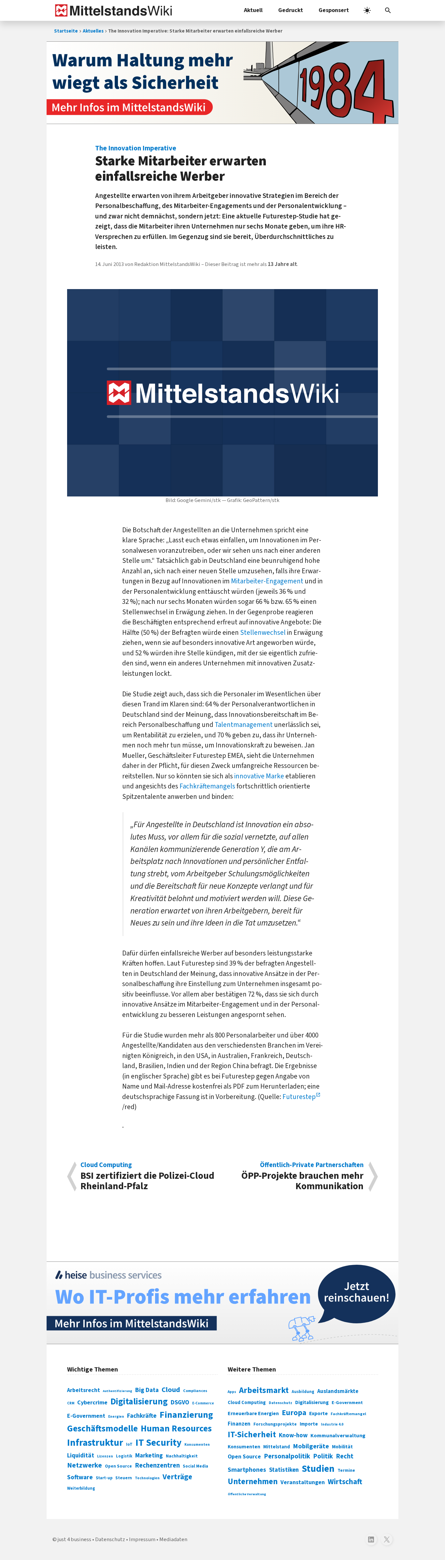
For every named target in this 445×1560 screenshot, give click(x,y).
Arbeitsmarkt (264, 1390)
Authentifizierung (117, 1390)
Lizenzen (105, 1456)
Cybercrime (92, 1402)
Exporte (318, 1413)
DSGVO (180, 1402)
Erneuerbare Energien (253, 1413)
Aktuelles (93, 31)
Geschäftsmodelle (102, 1428)
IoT (129, 1444)
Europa (294, 1412)
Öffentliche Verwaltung (247, 1494)
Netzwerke (84, 1465)
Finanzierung (186, 1414)
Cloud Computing (247, 1402)
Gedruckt (290, 10)
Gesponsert (334, 10)
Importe (309, 1424)
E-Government (86, 1416)
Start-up (104, 1478)
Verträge (177, 1476)
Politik (323, 1456)
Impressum (142, 1539)
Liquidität (80, 1455)
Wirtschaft (345, 1481)
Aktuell (253, 10)
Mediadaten (173, 1539)
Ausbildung (303, 1392)
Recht (344, 1456)
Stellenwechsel (263, 632)
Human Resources (176, 1428)
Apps (232, 1391)
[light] (367, 10)
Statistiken (284, 1470)
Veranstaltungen (302, 1482)
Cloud (171, 1390)
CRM (70, 1403)
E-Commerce (203, 1403)
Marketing (149, 1455)
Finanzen (239, 1424)
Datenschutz (280, 1403)
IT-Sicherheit (252, 1435)
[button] (388, 10)
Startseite (66, 31)
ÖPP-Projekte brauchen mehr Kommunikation (302, 1176)
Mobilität (342, 1446)
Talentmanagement (244, 725)
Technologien (147, 1478)
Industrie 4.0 (332, 1424)
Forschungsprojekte (275, 1424)
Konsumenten (197, 1444)
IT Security (158, 1443)
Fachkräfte (142, 1415)
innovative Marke (259, 776)
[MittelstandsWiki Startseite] (112, 10)
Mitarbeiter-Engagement (267, 581)
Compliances (195, 1391)
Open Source (118, 1466)
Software (80, 1477)
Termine (346, 1470)
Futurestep (299, 1097)
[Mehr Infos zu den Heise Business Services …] (222, 1303)
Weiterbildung (81, 1488)
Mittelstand (276, 1446)
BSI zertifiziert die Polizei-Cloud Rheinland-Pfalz (147, 1176)
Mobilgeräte (311, 1446)
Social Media (195, 1466)
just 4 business (74, 1539)
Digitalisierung (139, 1402)
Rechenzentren (157, 1465)
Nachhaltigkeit (182, 1456)
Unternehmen (253, 1481)
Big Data (147, 1390)
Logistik (124, 1456)
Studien (318, 1469)
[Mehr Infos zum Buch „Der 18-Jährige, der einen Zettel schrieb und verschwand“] (222, 83)
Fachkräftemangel (348, 1414)
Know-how (293, 1435)
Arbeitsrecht (83, 1390)
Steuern (123, 1478)
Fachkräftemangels (207, 786)
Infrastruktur (95, 1443)
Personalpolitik (287, 1456)
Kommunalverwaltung (338, 1436)
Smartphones (247, 1469)
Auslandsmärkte (337, 1391)
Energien (116, 1416)
